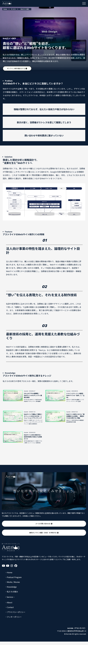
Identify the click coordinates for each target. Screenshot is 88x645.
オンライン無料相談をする (16, 68)
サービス (13, 9)
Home (5, 9)
